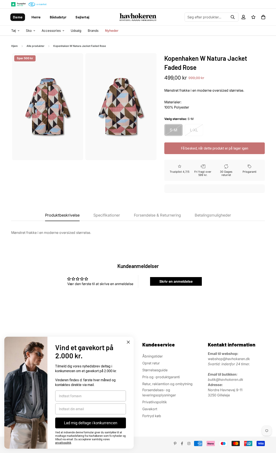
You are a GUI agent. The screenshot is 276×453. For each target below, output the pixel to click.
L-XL (194, 130)
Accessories (51, 31)
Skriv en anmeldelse (176, 281)
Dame (17, 17)
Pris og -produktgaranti (161, 377)
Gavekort (149, 409)
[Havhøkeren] (138, 17)
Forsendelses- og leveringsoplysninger (159, 392)
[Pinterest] (175, 443)
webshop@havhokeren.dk (229, 359)
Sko (29, 31)
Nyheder (111, 31)
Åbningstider (152, 356)
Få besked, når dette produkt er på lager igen (214, 148)
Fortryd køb (151, 416)
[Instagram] (188, 443)
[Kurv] (263, 17)
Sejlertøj (82, 17)
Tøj (13, 31)
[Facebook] (182, 443)
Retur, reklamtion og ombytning (167, 384)
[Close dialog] (128, 342)
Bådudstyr (58, 17)
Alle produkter (35, 46)
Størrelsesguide (155, 370)
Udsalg (76, 31)
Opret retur (151, 363)
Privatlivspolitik (154, 402)
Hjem (14, 46)
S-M (173, 130)
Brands (93, 31)
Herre (36, 17)
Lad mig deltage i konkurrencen (90, 423)
